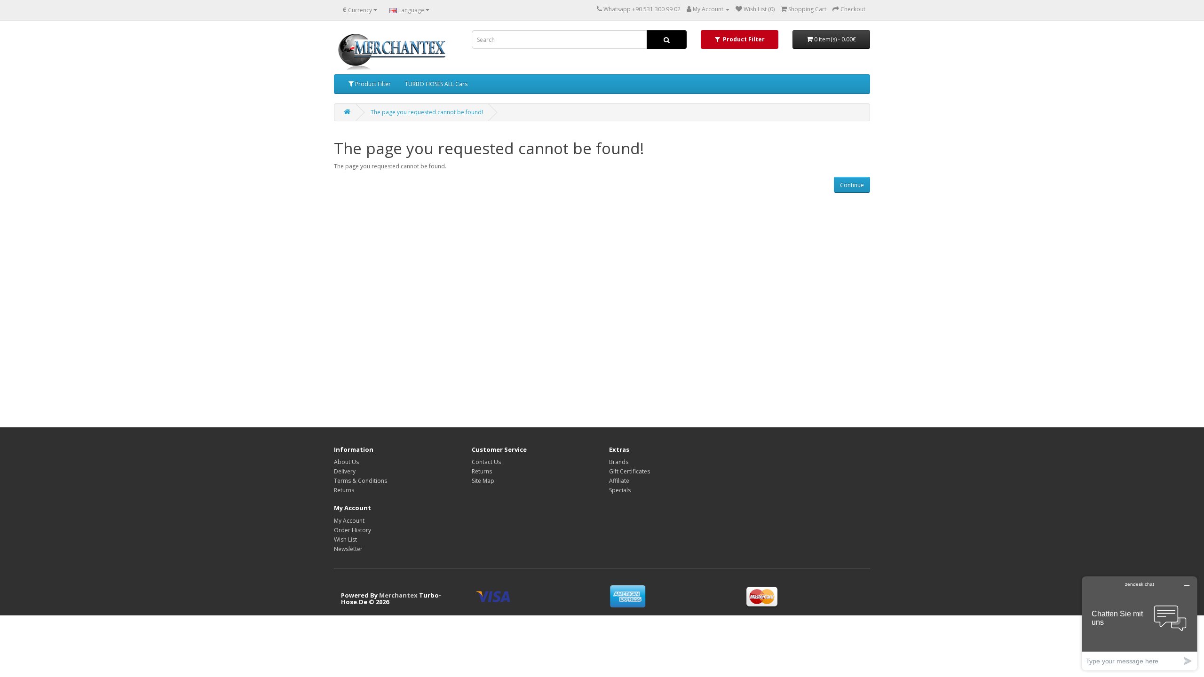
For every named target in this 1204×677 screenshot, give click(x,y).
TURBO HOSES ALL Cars (436, 84)
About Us (346, 462)
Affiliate (619, 481)
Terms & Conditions (360, 481)
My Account (349, 521)
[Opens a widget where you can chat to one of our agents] (1139, 623)
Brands (618, 462)
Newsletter (348, 549)
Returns (344, 490)
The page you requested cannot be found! (427, 112)
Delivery (345, 471)
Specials (620, 490)
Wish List (345, 539)
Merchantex (398, 595)
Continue (852, 185)
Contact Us (486, 462)
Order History (352, 530)
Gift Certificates (629, 471)
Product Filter (372, 84)
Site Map (483, 481)
